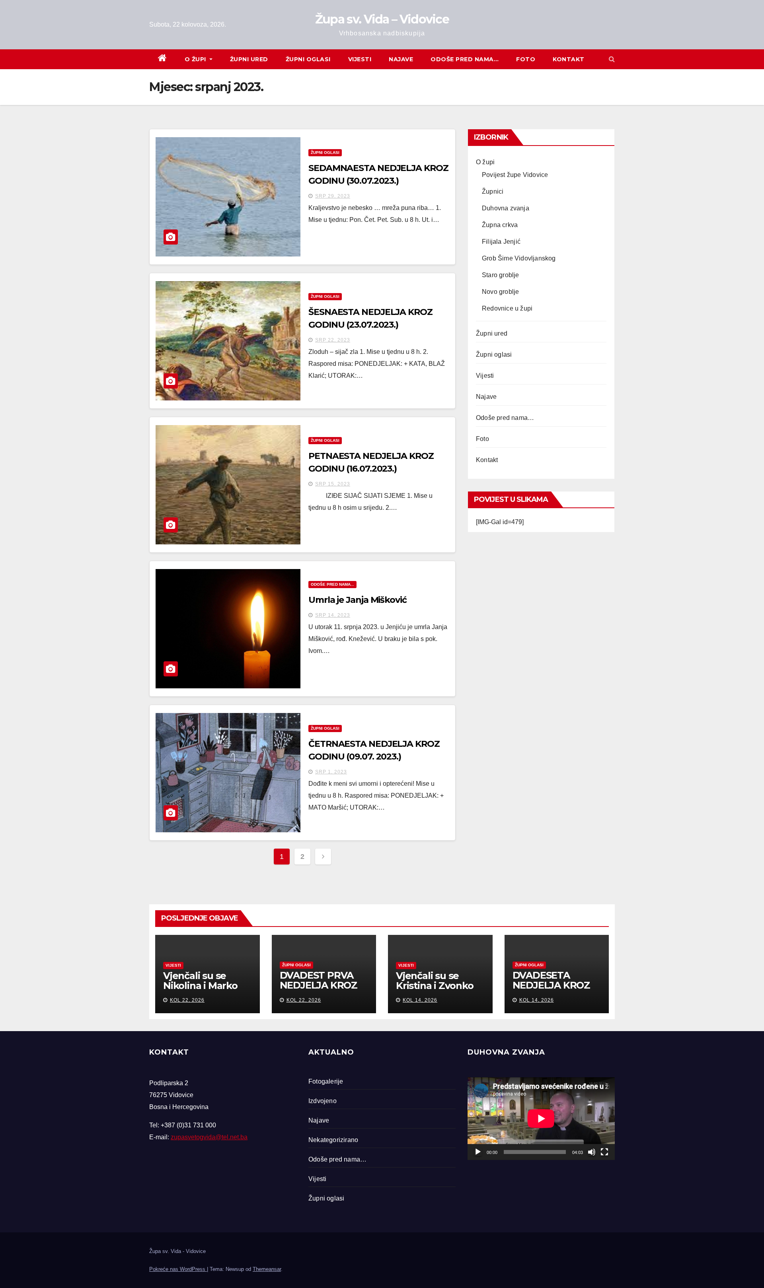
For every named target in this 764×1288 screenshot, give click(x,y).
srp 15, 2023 (332, 484)
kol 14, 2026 (420, 1000)
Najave (401, 59)
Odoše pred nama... (332, 584)
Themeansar (267, 1269)
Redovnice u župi (507, 308)
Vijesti (360, 59)
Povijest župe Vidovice (515, 174)
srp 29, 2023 (332, 196)
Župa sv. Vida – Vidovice (382, 19)
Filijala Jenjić (501, 241)
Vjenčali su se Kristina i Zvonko (435, 980)
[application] (541, 1118)
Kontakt (569, 59)
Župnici (492, 191)
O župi (196, 59)
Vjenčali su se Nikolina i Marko (200, 980)
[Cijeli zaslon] (604, 1152)
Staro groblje (500, 275)
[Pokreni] (478, 1152)
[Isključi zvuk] (592, 1152)
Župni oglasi (308, 59)
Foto (525, 59)
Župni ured (249, 59)
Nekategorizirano (333, 1139)
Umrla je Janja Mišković (357, 599)
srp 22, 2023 (332, 340)
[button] (612, 59)
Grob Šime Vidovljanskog (519, 258)
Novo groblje (500, 291)
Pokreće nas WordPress (178, 1269)
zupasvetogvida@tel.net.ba (209, 1137)
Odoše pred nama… (465, 59)
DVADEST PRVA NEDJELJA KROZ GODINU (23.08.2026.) (318, 990)
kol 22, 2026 (187, 1000)
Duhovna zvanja (505, 208)
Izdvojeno (322, 1101)
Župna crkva (500, 224)
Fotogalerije (325, 1081)
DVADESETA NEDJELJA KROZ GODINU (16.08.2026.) (551, 990)
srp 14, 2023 (332, 615)
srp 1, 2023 (331, 772)
